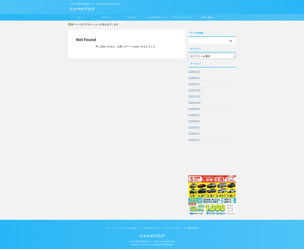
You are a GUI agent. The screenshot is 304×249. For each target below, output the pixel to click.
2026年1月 (193, 84)
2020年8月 (194, 108)
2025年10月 (194, 102)
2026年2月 (194, 77)
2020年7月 (194, 114)
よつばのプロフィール (156, 17)
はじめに (131, 17)
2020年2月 (194, 133)
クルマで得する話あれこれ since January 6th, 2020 (152, 241)
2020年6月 (194, 121)
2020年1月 (193, 139)
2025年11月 (194, 96)
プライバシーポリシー (182, 17)
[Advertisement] (212, 158)
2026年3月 (194, 71)
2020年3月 (194, 127)
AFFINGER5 (168, 244)
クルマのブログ (82, 9)
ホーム (81, 17)
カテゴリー (106, 17)
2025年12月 (194, 90)
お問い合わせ (207, 17)
